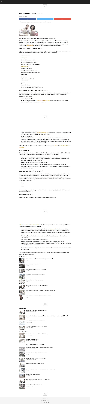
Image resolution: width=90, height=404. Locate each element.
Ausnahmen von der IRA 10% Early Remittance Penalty (36, 310)
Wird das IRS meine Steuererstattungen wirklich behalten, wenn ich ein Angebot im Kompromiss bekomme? (47, 315)
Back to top (45, 398)
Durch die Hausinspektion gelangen (33, 374)
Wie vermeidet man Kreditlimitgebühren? (34, 384)
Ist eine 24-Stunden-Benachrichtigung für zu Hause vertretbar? (38, 295)
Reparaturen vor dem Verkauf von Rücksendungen (36, 269)
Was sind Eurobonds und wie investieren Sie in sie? (36, 358)
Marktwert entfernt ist (54, 229)
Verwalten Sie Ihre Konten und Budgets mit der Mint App (37, 333)
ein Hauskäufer (29, 45)
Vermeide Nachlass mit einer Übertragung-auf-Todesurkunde (38, 379)
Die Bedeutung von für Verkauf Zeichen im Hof (35, 274)
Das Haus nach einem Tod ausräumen (33, 264)
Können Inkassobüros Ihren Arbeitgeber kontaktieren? (36, 326)
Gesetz (56, 145)
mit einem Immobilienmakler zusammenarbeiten (29, 224)
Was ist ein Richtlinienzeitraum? (32, 339)
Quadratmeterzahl (24, 66)
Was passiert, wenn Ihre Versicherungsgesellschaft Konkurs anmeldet (39, 347)
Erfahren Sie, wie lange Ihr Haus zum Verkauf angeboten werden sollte (40, 258)
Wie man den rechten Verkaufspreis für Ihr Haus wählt (36, 285)
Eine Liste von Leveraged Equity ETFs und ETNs (35, 344)
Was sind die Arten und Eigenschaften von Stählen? (36, 352)
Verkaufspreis (24, 58)
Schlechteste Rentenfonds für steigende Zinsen (35, 321)
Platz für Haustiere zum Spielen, (43, 100)
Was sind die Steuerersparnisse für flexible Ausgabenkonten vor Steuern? (40, 368)
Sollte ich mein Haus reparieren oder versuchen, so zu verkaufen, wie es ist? (40, 290)
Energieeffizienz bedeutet (42, 132)
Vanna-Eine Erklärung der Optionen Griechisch (35, 363)
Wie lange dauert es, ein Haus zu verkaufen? (34, 280)
